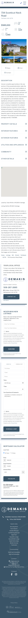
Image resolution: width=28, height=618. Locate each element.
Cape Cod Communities (14, 554)
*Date (5, 380)
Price (4, 457)
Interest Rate (7, 469)
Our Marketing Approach (14, 532)
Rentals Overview (14, 543)
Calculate (11, 478)
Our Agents (6, 300)
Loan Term (6, 450)
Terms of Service (10, 435)
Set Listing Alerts (14, 526)
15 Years (13, 453)
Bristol (17, 255)
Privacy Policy (14, 343)
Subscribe (11, 349)
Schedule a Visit (19, 364)
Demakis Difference (14, 530)
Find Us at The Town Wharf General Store (14, 566)
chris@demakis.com (14, 561)
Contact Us (11, 296)
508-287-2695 (10, 287)
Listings (8, 255)
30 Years (7, 453)
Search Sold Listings (14, 541)
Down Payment (7, 463)
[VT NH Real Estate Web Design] (14, 612)
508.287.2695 (21, 3)
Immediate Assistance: (15, 517)
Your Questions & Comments (11, 392)
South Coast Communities (14, 552)
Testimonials (14, 545)
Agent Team (14, 534)
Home (2, 255)
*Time (5, 386)
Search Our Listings (14, 537)
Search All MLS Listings (14, 539)
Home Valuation (14, 528)
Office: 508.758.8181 (15, 519)
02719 (4, 257)
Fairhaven (23, 255)
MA (13, 255)
